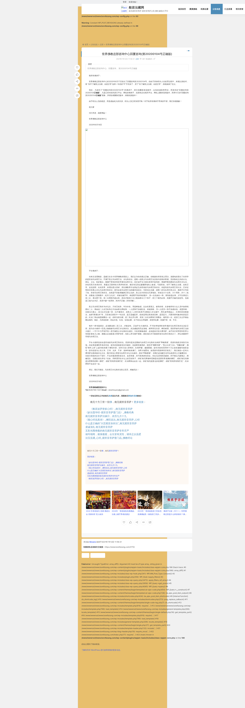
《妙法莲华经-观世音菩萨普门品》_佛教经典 (109, 412)
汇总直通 (228, 9)
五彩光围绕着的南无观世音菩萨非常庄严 (107, 430)
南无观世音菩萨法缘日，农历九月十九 (106, 416)
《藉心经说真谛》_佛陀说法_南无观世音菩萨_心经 (112, 419)
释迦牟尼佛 (132, 396)
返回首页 (182, 9)
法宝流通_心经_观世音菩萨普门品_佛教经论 (108, 437)
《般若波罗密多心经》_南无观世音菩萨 (111, 408)
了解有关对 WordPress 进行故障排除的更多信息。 (102, 650)
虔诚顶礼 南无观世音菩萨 (99, 427)
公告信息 (216, 9)
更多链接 (139, 402)
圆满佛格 (193, 9)
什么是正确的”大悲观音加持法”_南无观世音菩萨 (111, 423)
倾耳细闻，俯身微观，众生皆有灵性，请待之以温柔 (113, 434)
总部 (101, 44)
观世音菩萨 (113, 451)
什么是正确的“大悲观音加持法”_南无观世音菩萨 (106, 470)
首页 (86, 44)
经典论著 (204, 9)
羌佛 (110, 396)
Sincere (92, 542)
